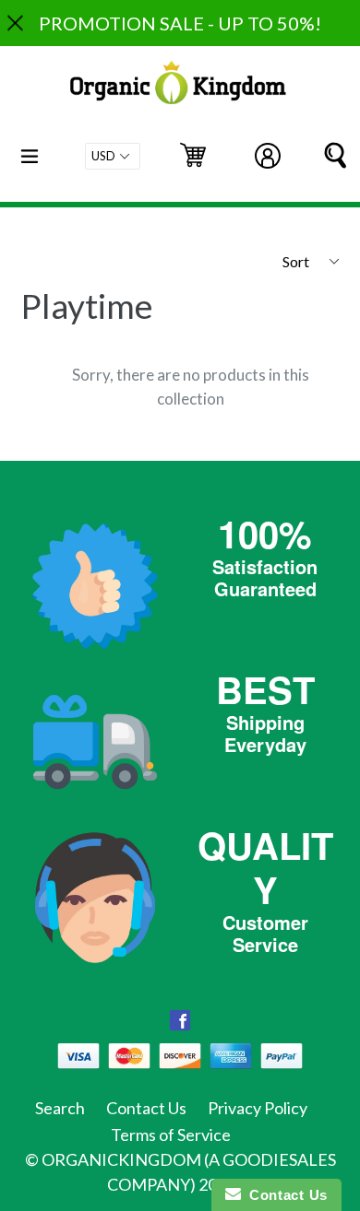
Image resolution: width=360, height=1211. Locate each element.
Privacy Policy (257, 1108)
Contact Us (146, 1108)
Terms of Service (171, 1134)
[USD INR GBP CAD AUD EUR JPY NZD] (112, 156)
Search (60, 1108)
